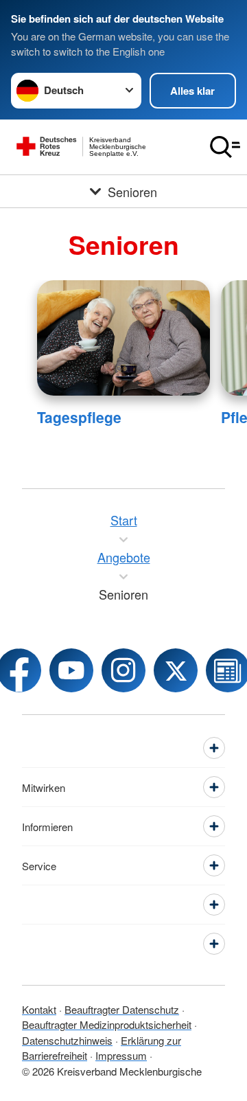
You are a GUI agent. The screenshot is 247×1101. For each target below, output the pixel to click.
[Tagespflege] (123, 338)
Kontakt (39, 1009)
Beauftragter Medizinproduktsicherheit (106, 1024)
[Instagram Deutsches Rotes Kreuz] (123, 670)
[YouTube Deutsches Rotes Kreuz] (71, 670)
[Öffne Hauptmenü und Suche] (225, 146)
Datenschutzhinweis (67, 1040)
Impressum (121, 1055)
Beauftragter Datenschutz (121, 1009)
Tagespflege (79, 417)
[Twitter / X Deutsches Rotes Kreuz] (176, 670)
